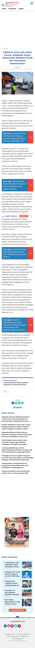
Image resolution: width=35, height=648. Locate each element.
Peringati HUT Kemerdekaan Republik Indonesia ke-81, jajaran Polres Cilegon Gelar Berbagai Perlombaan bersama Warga (12, 592)
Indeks (21, 9)
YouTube (20, 628)
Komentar (18, 407)
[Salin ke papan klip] (22, 403)
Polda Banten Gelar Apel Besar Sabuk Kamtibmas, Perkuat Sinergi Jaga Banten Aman (12, 565)
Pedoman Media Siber (23, 634)
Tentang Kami (24, 636)
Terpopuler (12, 9)
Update (24, 216)
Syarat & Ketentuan (17, 638)
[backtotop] (17, 618)
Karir (8, 636)
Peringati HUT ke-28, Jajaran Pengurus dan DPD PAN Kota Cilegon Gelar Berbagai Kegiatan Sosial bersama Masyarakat (12, 574)
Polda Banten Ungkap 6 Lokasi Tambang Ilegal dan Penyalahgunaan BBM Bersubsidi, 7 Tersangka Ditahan (12, 583)
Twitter (16, 628)
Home (4, 9)
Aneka (5, 391)
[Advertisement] (17, 28)
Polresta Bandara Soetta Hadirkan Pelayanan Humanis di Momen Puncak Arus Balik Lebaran (15, 384)
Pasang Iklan (15, 636)
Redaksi (18, 629)
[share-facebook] (12, 403)
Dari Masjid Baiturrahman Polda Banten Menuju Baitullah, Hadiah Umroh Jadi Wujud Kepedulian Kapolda (12, 602)
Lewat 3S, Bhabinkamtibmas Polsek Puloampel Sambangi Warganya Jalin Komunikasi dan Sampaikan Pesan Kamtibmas (14, 325)
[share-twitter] (16, 403)
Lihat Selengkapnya (17, 610)
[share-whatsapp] (19, 403)
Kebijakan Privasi (10, 634)
